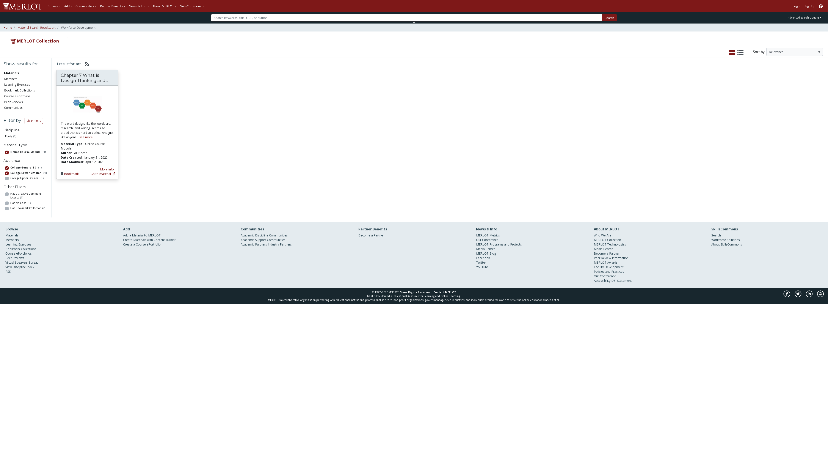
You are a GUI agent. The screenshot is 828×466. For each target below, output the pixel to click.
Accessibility (602, 281)
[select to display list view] (740, 52)
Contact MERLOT (444, 292)
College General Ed (26, 167)
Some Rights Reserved (415, 292)
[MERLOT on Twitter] (798, 296)
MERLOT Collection (607, 240)
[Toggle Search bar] (414, 22)
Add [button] (67, 6)
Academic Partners (254, 244)
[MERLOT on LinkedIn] (809, 296)
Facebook (483, 258)
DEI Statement (621, 281)
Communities (13, 107)
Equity (9, 136)
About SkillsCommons (726, 244)
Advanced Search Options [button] (803, 17)
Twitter (481, 262)
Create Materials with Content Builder (149, 240)
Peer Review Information (611, 258)
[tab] (35, 41)
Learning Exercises (17, 84)
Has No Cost (20, 203)
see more (86, 137)
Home (7, 27)
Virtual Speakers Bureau (22, 262)
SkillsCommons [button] (190, 6)
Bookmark (71, 174)
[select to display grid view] (732, 52)
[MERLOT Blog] (820, 296)
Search (609, 18)
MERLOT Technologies (610, 244)
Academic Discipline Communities (264, 235)
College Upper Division (27, 178)
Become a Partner (371, 235)
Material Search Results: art (36, 27)
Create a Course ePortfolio (142, 244)
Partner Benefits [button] (111, 6)
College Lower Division (28, 173)
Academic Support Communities (263, 240)
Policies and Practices (609, 271)
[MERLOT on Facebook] (787, 296)
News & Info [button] (137, 6)
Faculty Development (609, 267)
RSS (8, 271)
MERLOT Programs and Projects (499, 244)
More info (107, 169)
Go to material (101, 174)
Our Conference (487, 240)
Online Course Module (28, 152)
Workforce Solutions (725, 240)
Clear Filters (34, 121)
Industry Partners (280, 244)
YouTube (482, 267)
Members (10, 79)
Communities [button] (84, 6)
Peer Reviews (13, 102)
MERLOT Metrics (488, 235)
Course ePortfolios (17, 96)
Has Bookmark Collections (28, 208)
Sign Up (810, 6)
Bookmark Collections (19, 90)
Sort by (759, 51)
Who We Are (602, 235)
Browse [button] (52, 6)
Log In (796, 6)
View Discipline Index (19, 267)
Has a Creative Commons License (25, 195)
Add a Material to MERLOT (142, 235)
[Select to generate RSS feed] (85, 63)
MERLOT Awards (606, 262)
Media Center (485, 249)
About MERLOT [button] (163, 6)
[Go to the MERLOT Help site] (821, 6)
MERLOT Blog (486, 253)
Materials (11, 235)
